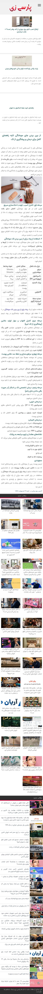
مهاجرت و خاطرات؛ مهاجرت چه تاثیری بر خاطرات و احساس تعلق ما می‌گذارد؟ (32, 631)
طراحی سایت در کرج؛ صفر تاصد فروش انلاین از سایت (10, 729)
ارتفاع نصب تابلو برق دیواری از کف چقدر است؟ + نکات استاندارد (21, 30)
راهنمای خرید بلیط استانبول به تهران (21, 108)
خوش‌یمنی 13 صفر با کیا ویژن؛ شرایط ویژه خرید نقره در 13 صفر (32, 531)
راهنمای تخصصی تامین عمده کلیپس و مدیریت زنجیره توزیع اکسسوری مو (11, 552)
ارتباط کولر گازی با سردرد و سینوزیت (10, 591)
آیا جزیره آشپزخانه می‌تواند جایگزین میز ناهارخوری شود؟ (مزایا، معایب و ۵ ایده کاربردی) (11, 572)
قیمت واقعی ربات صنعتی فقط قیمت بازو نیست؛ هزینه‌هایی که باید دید (11, 710)
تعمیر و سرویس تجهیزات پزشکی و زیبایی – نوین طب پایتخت (32, 591)
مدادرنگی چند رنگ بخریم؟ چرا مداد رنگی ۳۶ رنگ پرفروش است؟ (32, 710)
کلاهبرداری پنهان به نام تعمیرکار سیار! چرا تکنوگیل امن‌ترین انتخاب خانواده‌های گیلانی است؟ (32, 671)
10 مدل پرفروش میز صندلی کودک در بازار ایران (32, 610)
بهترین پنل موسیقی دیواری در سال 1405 (10, 531)
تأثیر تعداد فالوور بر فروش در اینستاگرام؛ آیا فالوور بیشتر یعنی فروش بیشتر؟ (11, 651)
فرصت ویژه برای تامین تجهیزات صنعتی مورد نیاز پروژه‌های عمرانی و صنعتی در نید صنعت (10, 690)
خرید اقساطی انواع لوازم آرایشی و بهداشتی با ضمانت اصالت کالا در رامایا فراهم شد (32, 789)
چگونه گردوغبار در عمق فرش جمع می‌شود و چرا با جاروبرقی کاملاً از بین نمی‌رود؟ (10, 671)
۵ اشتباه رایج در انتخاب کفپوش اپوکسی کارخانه (32, 749)
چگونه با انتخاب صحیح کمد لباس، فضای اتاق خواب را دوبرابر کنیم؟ (32, 651)
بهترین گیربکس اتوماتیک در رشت (11, 511)
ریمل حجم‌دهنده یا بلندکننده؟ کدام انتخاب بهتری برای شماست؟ (32, 768)
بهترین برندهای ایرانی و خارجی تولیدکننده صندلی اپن (11, 749)
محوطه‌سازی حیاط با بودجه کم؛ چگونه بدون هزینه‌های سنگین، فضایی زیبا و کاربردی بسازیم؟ (32, 572)
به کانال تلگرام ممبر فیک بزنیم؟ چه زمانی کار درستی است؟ (11, 610)
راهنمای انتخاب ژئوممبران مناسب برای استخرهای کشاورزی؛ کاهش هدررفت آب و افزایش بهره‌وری (32, 730)
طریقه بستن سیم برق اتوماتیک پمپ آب (32, 511)
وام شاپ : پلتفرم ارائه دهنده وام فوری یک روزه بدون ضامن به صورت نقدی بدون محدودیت (32, 690)
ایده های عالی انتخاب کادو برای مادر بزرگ (32, 551)
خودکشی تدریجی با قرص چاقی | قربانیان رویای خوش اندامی (10, 630)
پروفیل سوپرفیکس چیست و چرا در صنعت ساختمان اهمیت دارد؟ (10, 768)
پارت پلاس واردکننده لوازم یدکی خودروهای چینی (21, 68)
